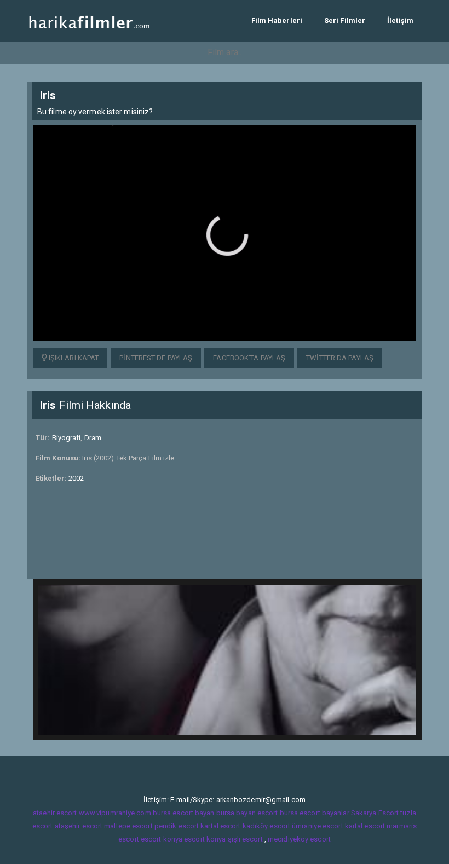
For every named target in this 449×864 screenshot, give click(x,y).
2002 (76, 478)
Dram (92, 438)
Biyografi (66, 438)
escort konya (161, 839)
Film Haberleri (276, 20)
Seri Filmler (344, 20)
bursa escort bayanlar (314, 813)
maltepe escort (128, 826)
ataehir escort (55, 813)
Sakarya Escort (375, 813)
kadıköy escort (266, 826)
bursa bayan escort (247, 813)
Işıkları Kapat (73, 358)
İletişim (400, 20)
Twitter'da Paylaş (339, 358)
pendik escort (176, 826)
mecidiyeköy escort (299, 839)
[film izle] (89, 20)
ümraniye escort (317, 826)
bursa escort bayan (184, 813)
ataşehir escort (79, 826)
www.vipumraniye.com (115, 813)
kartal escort (220, 826)
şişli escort (245, 839)
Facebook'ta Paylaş (249, 358)
